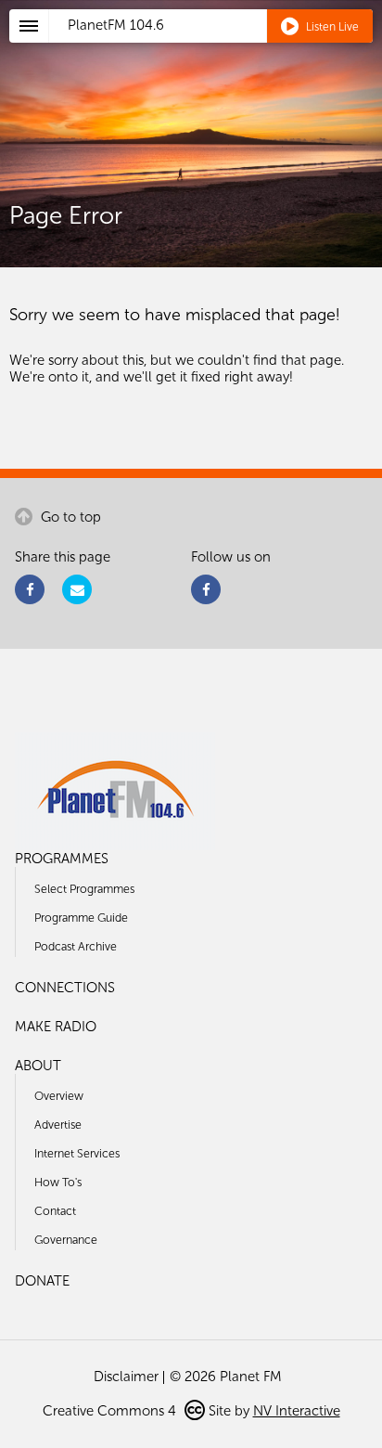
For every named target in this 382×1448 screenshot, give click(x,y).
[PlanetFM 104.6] (215, 47)
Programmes (61, 858)
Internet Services (77, 1153)
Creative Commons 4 (111, 1411)
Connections (65, 987)
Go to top (69, 517)
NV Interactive (296, 1411)
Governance (65, 1240)
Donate (42, 1281)
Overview (58, 1096)
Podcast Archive (75, 946)
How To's (58, 1182)
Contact (55, 1211)
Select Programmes (84, 889)
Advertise (58, 1124)
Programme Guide (81, 917)
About (38, 1065)
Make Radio (55, 1026)
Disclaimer (126, 1376)
